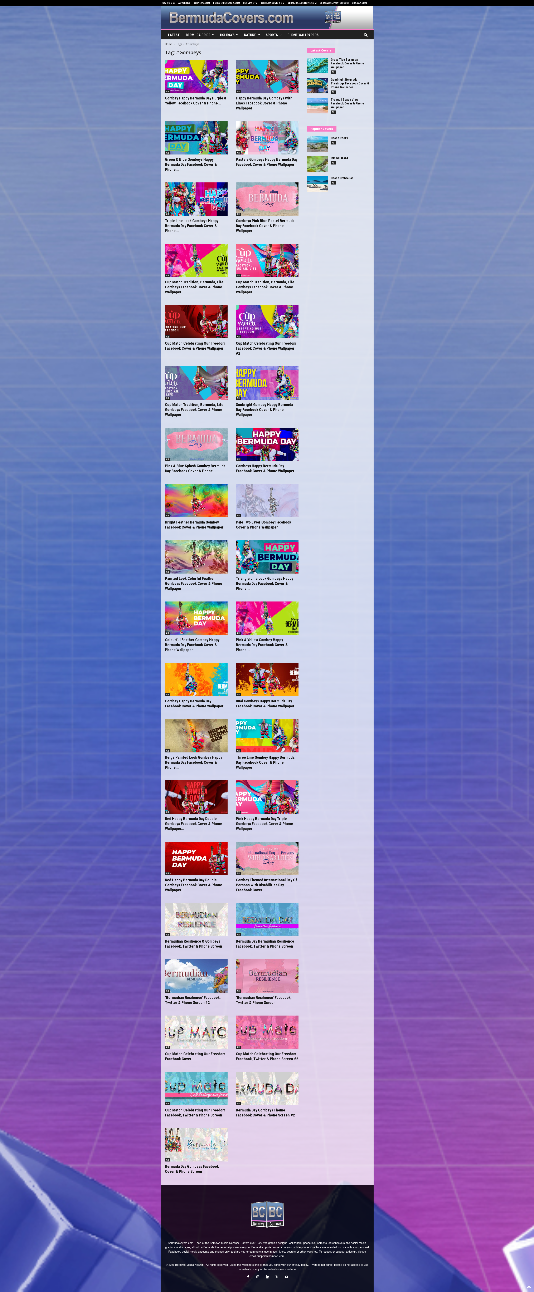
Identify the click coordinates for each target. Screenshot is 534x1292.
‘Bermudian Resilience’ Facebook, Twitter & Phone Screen (264, 1000)
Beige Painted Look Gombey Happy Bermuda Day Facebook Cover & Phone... (193, 762)
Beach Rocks (339, 138)
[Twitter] (277, 1277)
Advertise (184, 2)
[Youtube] (286, 1277)
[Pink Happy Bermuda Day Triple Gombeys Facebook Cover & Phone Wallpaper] (267, 797)
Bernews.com (202, 2)
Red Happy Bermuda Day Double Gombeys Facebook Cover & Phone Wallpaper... (193, 823)
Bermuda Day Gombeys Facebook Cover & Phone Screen (192, 1169)
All (167, 91)
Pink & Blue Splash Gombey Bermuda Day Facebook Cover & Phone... (195, 468)
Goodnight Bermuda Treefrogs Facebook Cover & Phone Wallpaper (350, 83)
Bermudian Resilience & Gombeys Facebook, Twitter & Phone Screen (193, 944)
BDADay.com (359, 2)
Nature (250, 35)
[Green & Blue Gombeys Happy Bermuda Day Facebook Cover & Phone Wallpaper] (196, 137)
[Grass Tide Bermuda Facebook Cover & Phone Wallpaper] (317, 65)
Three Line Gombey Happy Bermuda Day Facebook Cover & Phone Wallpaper (265, 762)
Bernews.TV (250, 2)
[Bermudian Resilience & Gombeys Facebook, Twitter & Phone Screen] (196, 919)
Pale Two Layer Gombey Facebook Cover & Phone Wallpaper (263, 525)
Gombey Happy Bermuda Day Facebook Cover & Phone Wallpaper (194, 703)
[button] (365, 35)
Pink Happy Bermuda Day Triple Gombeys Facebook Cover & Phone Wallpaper (264, 823)
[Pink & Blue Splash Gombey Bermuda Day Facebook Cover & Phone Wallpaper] (196, 444)
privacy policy (300, 1264)
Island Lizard (339, 158)
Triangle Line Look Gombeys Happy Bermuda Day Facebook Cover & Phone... (264, 583)
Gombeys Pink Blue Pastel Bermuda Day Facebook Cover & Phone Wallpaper (265, 225)
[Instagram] (258, 1277)
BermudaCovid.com (272, 2)
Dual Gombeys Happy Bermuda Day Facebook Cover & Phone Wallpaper (265, 703)
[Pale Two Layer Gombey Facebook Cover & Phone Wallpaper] (267, 500)
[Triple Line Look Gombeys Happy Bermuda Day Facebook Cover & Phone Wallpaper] (196, 199)
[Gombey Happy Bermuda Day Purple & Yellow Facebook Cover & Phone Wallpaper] (196, 76)
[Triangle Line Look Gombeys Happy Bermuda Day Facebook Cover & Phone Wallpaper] (267, 557)
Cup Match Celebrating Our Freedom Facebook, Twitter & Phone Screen (195, 1112)
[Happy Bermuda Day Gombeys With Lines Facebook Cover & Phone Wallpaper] (267, 76)
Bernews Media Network (224, 1242)
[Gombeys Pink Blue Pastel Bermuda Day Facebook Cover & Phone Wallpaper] (267, 199)
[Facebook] (248, 1277)
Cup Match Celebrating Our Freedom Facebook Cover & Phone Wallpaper (195, 346)
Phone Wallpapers (303, 35)
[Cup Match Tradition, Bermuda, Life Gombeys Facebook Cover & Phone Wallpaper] (196, 260)
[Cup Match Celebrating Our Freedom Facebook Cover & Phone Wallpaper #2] (267, 321)
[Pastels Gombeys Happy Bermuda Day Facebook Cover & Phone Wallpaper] (267, 137)
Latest (174, 35)
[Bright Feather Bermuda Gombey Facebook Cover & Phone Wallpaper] (196, 500)
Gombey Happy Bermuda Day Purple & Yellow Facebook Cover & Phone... (196, 100)
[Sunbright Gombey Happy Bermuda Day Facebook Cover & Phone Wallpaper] (267, 383)
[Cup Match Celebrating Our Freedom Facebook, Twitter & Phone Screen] (196, 1088)
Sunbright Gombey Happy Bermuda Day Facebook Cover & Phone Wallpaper (264, 409)
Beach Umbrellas (342, 178)
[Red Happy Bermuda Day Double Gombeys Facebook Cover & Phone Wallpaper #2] (196, 797)
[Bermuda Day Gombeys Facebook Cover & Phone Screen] (196, 1144)
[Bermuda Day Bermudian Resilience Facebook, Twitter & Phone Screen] (267, 919)
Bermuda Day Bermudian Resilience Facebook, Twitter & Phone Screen (265, 944)
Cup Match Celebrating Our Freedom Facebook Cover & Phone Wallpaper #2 (266, 348)
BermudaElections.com (302, 2)
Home (168, 44)
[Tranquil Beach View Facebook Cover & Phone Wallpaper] (317, 105)
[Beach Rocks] (317, 144)
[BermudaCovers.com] (267, 17)
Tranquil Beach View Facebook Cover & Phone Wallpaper (347, 103)
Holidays (227, 35)
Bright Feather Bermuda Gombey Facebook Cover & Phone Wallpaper (194, 525)
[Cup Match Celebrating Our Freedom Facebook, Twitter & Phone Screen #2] (267, 1032)
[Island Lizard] (317, 164)
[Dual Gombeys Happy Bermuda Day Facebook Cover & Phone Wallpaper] (267, 679)
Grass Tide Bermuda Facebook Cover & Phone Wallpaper (347, 63)
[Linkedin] (267, 1277)
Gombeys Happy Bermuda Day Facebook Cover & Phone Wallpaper (265, 468)
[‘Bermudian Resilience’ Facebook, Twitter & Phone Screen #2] (196, 976)
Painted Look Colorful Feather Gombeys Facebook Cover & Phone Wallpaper (193, 583)
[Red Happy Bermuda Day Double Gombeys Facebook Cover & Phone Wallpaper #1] (196, 858)
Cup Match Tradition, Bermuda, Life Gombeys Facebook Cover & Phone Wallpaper (194, 287)
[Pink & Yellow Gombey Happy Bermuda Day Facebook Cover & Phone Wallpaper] (267, 618)
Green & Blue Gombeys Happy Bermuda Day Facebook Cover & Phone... (191, 164)
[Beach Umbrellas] (317, 184)
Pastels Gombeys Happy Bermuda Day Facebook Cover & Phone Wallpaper (266, 162)
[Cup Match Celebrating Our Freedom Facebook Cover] (196, 1032)
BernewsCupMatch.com (334, 2)
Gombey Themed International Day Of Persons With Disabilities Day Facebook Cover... (266, 885)
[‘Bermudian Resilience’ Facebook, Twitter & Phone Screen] (267, 976)
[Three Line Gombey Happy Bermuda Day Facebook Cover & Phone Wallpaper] (267, 735)
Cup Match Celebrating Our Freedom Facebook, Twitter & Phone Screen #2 (267, 1056)
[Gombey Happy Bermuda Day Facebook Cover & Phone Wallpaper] (196, 679)
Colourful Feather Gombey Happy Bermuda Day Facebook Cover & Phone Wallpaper (192, 644)
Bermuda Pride (198, 35)
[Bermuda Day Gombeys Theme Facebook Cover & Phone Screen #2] (267, 1088)
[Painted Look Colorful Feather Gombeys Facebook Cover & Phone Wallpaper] (196, 557)
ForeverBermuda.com (226, 2)
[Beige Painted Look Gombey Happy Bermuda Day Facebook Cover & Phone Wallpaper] (196, 735)
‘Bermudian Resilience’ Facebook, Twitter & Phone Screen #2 (193, 1000)
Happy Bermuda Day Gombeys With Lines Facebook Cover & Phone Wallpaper (264, 103)
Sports (272, 35)
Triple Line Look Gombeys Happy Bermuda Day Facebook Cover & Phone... (191, 225)
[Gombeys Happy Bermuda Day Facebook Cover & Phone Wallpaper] (267, 444)
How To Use (168, 2)
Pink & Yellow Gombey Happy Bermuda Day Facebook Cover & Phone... (262, 644)
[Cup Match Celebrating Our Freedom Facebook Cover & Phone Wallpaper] (196, 321)
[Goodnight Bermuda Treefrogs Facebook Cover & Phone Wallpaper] (317, 85)
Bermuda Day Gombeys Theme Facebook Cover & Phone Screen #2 (265, 1112)
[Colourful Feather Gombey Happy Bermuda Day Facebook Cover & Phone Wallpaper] (196, 618)
